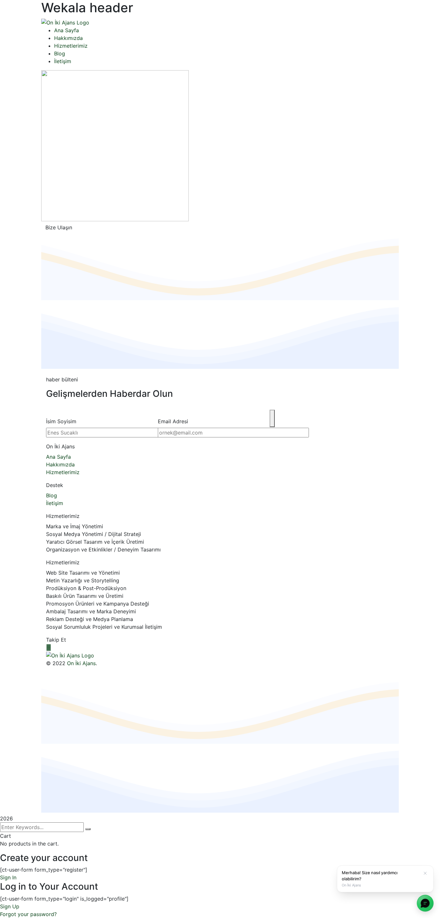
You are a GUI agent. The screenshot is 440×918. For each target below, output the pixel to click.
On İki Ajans (60, 446)
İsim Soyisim (61, 421)
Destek (54, 485)
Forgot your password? (28, 914)
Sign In (8, 877)
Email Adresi (173, 421)
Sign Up (9, 906)
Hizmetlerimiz (63, 516)
